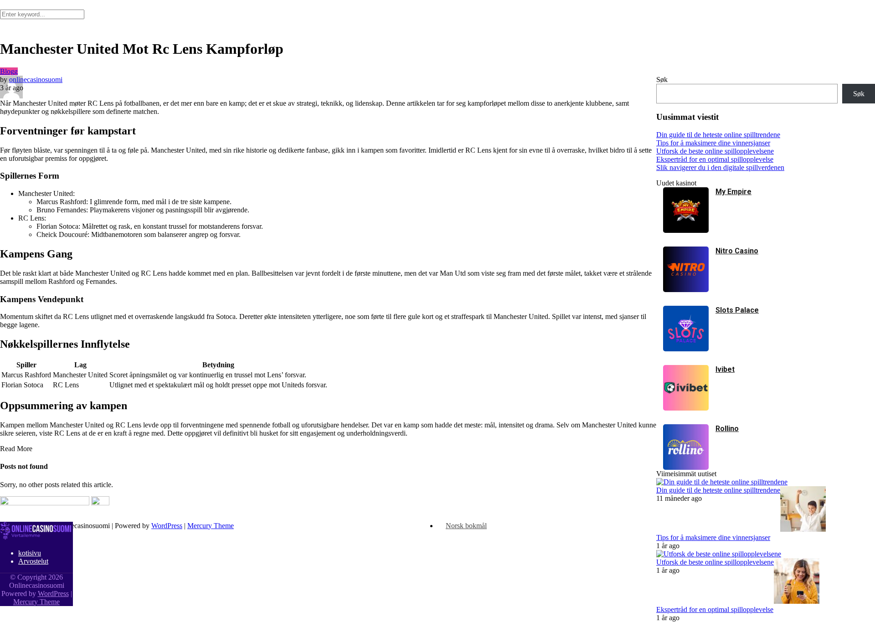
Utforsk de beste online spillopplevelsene (715, 562)
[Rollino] (686, 467)
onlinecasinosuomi (35, 79)
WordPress (166, 525)
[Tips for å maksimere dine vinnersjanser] (803, 529)
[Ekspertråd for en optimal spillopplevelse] (796, 601)
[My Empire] (686, 230)
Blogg (9, 71)
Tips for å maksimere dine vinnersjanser (713, 537)
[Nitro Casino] (686, 289)
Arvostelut (33, 561)
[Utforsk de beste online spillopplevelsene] (718, 554)
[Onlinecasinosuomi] (36, 537)
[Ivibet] (686, 408)
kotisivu (29, 553)
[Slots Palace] (686, 349)
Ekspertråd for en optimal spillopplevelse (714, 609)
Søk (662, 79)
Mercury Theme (210, 525)
